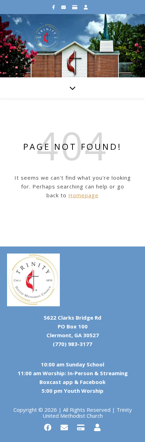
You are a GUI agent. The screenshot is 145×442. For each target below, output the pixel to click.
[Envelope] (64, 427)
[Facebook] (47, 427)
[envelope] (64, 7)
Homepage (83, 195)
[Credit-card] (81, 427)
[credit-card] (75, 7)
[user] (86, 7)
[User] (97, 427)
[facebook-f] (54, 7)
